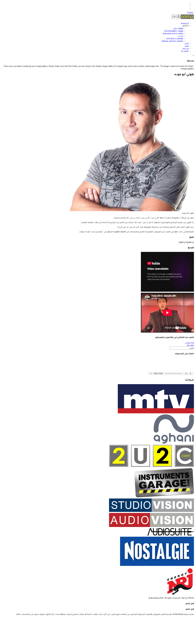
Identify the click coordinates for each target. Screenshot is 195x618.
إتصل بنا (185, 51)
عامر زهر (190, 345)
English (190, 13)
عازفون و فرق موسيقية (173, 33)
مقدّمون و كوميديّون (174, 39)
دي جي (180, 36)
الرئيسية (185, 23)
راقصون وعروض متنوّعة (172, 41)
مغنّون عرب (178, 28)
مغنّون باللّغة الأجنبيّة (173, 31)
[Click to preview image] (131, 211)
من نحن (185, 49)
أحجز (187, 44)
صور (187, 46)
